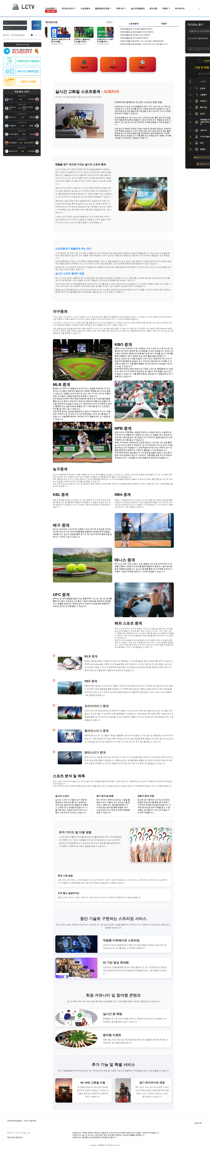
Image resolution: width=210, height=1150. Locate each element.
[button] (200, 8)
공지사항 (153, 8)
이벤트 (165, 8)
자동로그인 (37, 35)
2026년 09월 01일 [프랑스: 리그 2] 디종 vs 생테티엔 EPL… (142, 41)
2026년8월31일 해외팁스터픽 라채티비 (135, 35)
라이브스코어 (68, 8)
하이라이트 (180, 8)
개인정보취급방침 (14, 1121)
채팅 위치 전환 (23, 45)
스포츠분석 (85, 8)
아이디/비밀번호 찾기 (18, 35)
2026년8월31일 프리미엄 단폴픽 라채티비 (136, 29)
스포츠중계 (50, 9)
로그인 (36, 25)
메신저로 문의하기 (15, 1137)
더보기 (109, 22)
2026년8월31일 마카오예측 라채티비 (134, 38)
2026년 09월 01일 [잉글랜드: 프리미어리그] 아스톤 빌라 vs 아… (144, 44)
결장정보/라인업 (102, 8)
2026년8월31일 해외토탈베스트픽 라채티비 (137, 32)
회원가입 (6, 35)
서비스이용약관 (29, 1121)
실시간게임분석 (138, 8)
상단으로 (198, 1123)
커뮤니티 (120, 8)
